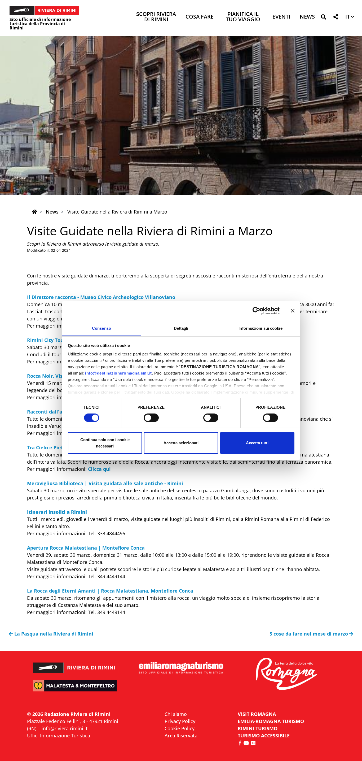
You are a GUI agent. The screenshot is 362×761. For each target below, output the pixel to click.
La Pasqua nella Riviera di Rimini (53, 633)
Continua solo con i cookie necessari (105, 442)
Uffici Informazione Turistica (58, 735)
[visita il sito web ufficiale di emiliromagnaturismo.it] (180, 668)
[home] (34, 211)
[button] (323, 17)
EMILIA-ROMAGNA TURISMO (271, 721)
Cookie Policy (180, 728)
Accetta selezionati (181, 443)
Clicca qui (99, 469)
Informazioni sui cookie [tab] (260, 328)
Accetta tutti (257, 443)
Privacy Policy (180, 721)
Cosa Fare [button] (200, 17)
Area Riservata (181, 735)
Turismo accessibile (264, 735)
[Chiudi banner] (292, 311)
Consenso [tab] (101, 328)
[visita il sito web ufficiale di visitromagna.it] (286, 674)
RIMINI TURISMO (257, 728)
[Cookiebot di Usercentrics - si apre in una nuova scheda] (256, 311)
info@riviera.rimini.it (64, 728)
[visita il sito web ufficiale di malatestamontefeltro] (75, 689)
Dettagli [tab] (181, 328)
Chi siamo (176, 714)
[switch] (151, 418)
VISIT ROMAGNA (257, 714)
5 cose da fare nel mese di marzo (309, 633)
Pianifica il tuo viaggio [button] (243, 17)
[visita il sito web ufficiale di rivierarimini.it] (75, 664)
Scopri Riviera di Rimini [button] (156, 17)
